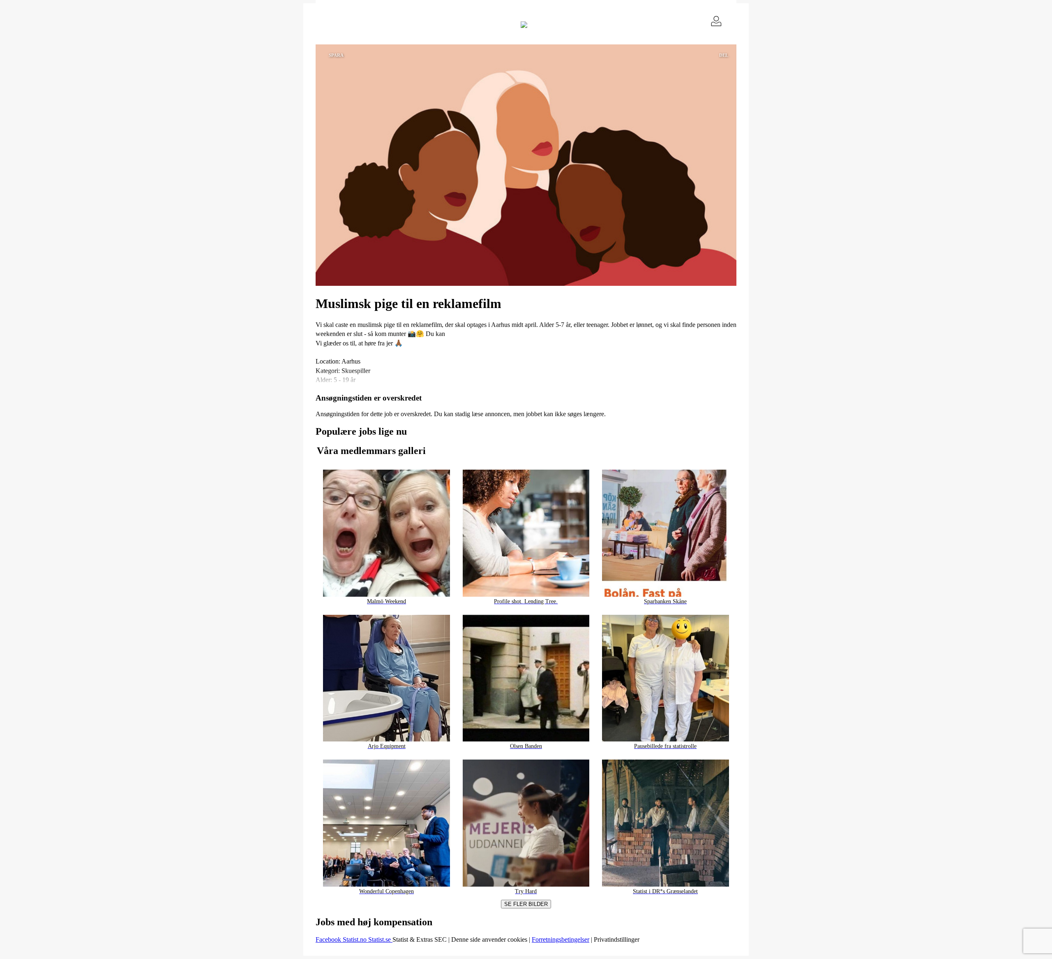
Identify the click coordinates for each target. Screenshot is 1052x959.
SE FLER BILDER (526, 904)
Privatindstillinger (616, 939)
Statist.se (380, 939)
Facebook (329, 939)
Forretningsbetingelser (560, 939)
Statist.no (355, 939)
